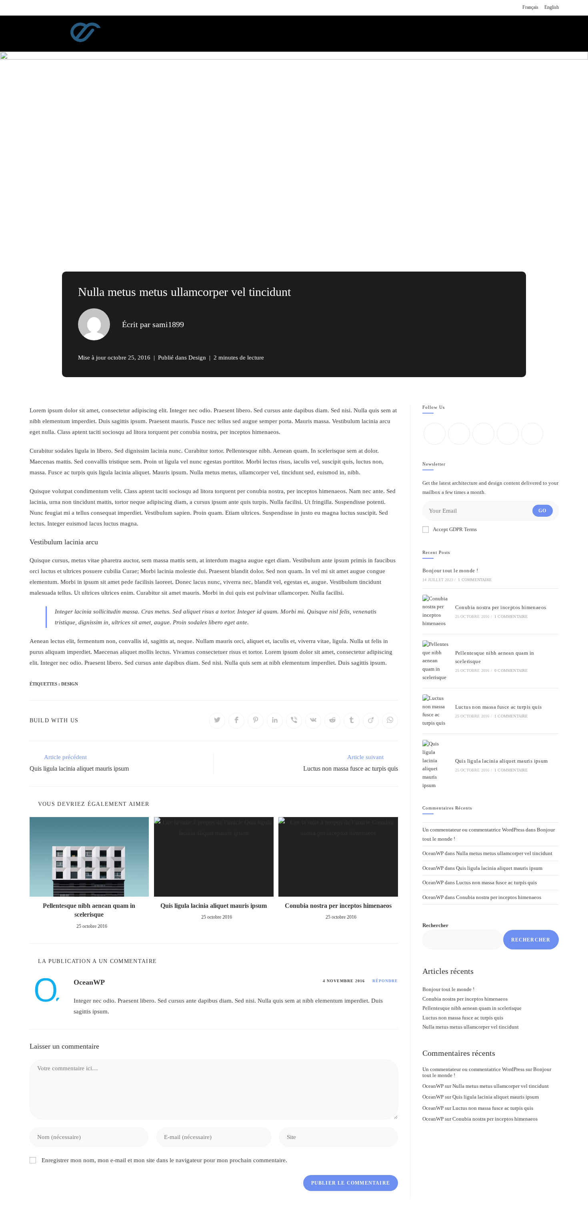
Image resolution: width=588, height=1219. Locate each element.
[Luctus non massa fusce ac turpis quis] (436, 710)
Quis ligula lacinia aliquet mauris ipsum (213, 905)
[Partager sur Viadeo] (371, 721)
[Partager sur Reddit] (332, 721)
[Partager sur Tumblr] (352, 721)
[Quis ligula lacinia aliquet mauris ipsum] (436, 765)
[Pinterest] (532, 434)
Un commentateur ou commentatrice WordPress (473, 830)
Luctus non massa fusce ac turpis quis (498, 707)
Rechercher (435, 925)
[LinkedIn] (508, 434)
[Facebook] (459, 434)
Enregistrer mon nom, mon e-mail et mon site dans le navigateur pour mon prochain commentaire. (164, 1160)
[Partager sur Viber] (294, 721)
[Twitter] (435, 434)
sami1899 (168, 324)
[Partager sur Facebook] (236, 721)
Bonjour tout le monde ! (450, 571)
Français (530, 7)
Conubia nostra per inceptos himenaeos (338, 905)
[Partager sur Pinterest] (256, 721)
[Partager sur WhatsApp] (390, 721)
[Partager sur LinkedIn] (275, 721)
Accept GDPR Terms (455, 529)
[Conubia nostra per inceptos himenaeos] (436, 611)
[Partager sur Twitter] (217, 721)
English (551, 7)
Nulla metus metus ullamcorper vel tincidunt (504, 853)
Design (197, 357)
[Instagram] (483, 434)
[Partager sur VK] (313, 721)
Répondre (385, 981)
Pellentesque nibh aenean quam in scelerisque (89, 910)
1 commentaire (475, 580)
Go (542, 511)
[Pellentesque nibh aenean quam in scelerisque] (436, 661)
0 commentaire (511, 670)
